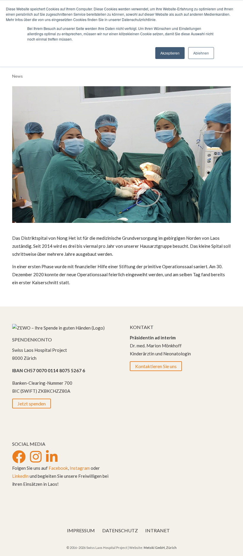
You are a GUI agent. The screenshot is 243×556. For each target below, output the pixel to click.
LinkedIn (20, 476)
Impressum (81, 530)
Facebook (58, 468)
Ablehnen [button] (201, 52)
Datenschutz (120, 530)
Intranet (157, 530)
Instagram (80, 468)
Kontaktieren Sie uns (156, 366)
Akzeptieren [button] (170, 52)
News (17, 76)
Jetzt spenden (31, 403)
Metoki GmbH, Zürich (160, 547)
